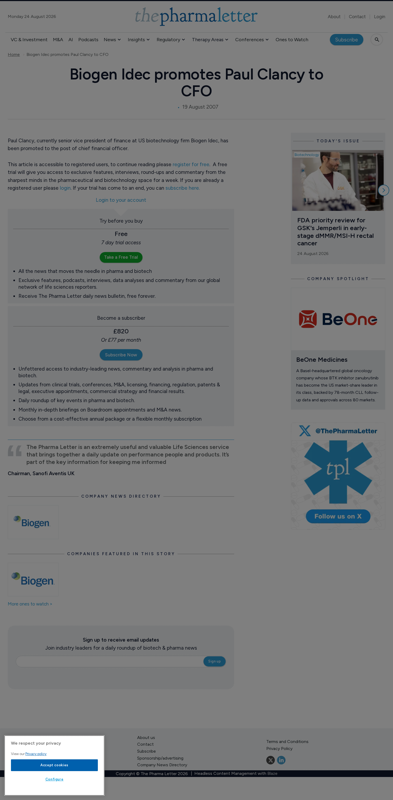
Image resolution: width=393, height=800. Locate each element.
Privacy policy (36, 754)
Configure (54, 779)
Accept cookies (54, 765)
